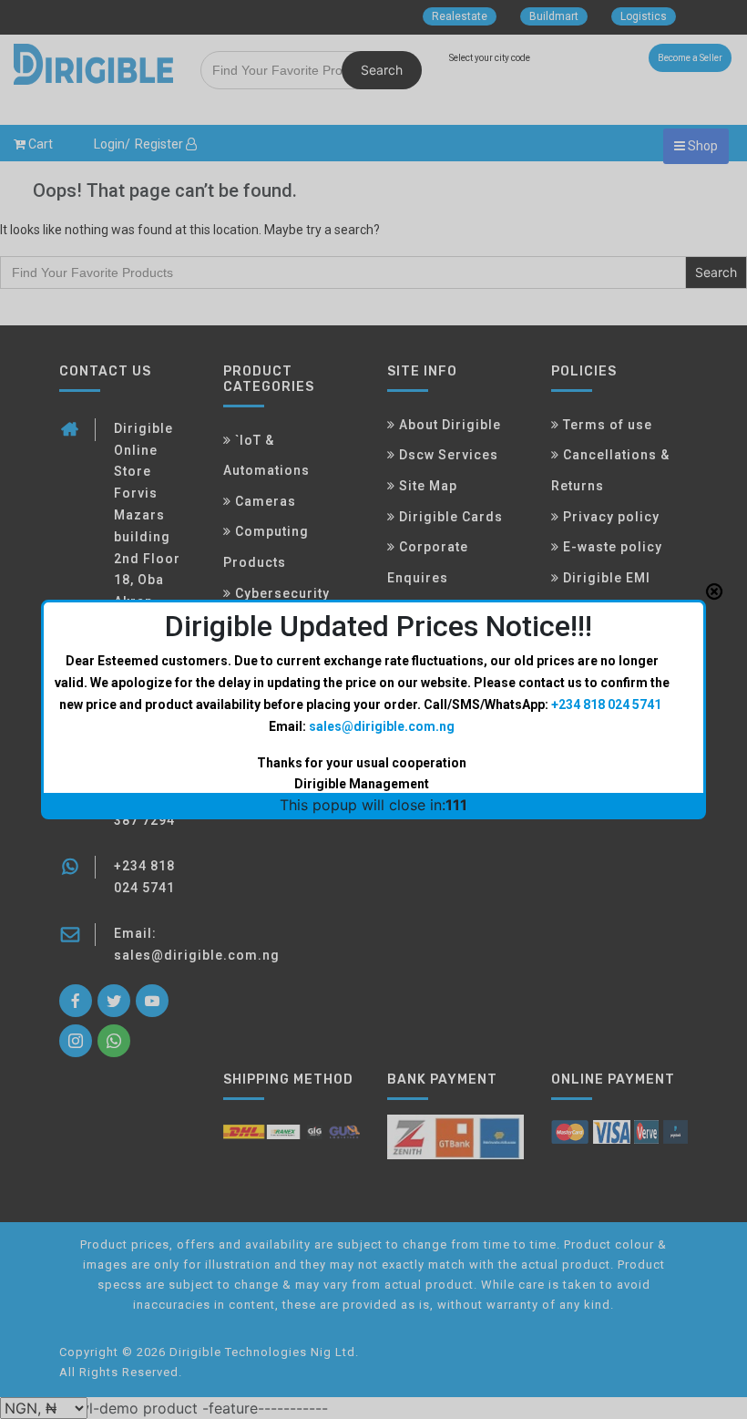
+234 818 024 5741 (606, 704)
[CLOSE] (714, 591)
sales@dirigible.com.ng (382, 726)
